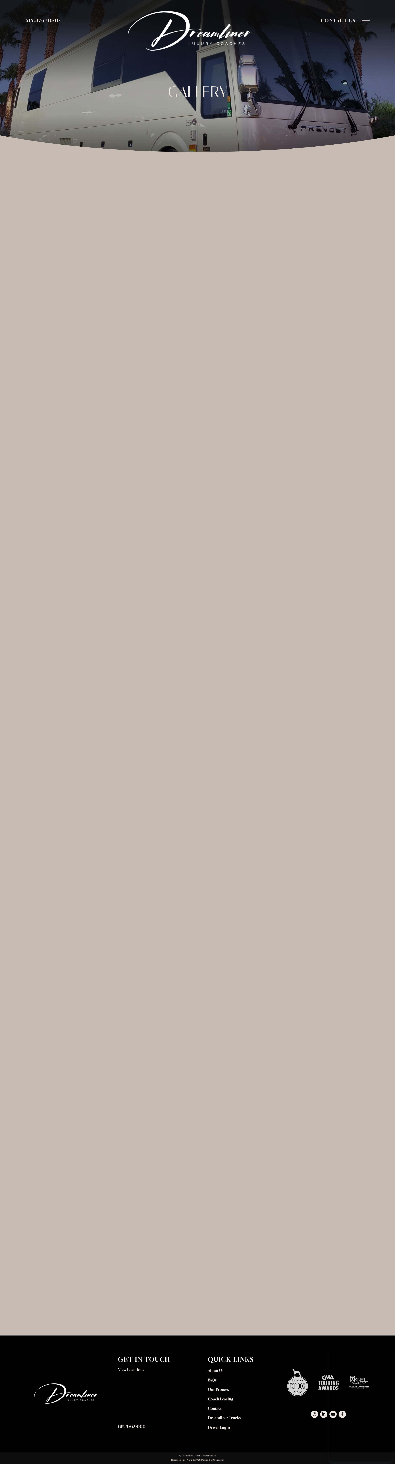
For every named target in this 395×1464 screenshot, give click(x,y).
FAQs (212, 1380)
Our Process (218, 1389)
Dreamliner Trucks (224, 1418)
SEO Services (217, 1460)
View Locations (131, 1370)
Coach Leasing (220, 1399)
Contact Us (338, 20)
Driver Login (219, 1427)
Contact (215, 1408)
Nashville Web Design (197, 1460)
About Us (215, 1370)
